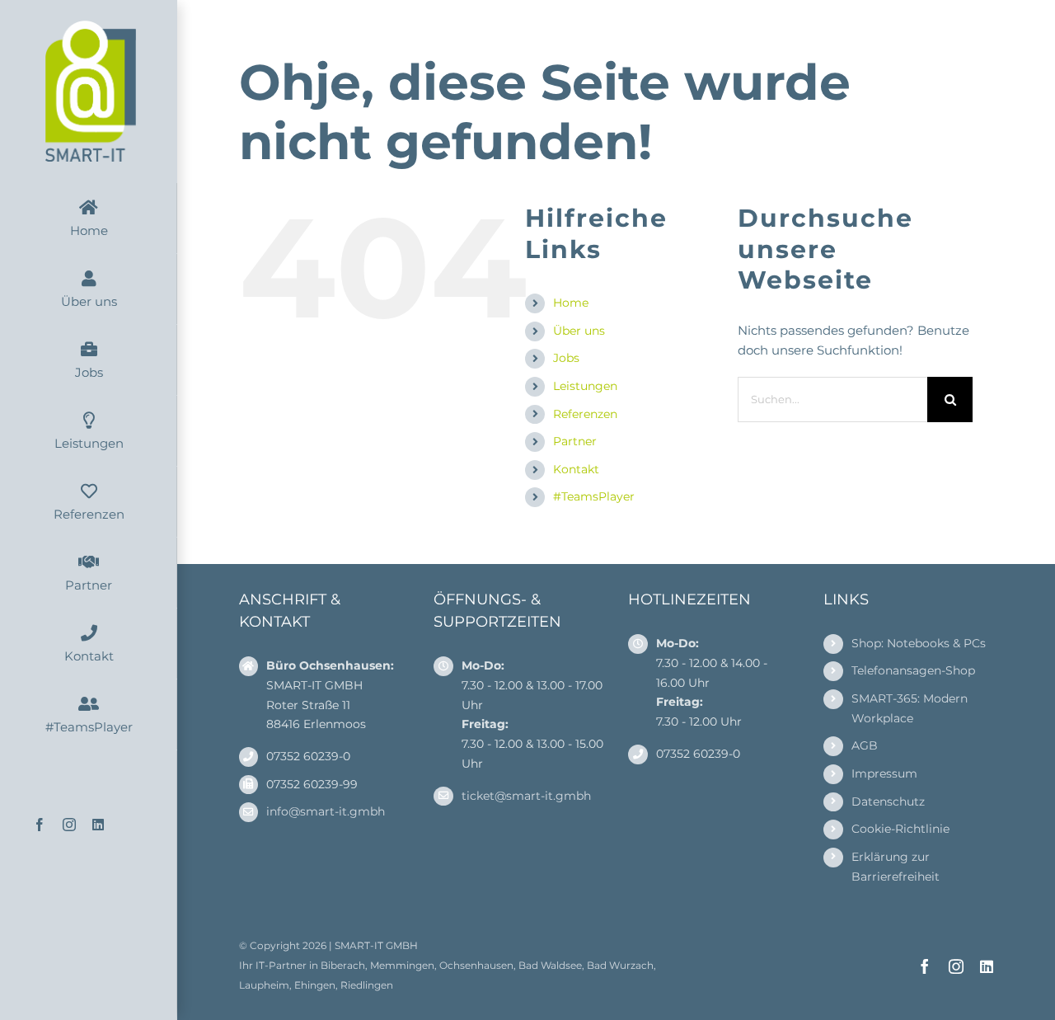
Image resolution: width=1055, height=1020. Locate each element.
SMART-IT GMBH (376, 945)
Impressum (884, 773)
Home (570, 302)
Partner (575, 441)
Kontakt (576, 469)
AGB (864, 745)
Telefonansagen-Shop (913, 670)
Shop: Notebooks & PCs (918, 643)
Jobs (566, 357)
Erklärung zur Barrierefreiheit (895, 866)
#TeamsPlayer (594, 496)
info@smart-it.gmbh (325, 811)
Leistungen (585, 385)
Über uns (579, 330)
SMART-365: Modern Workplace (909, 708)
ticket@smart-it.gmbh (526, 795)
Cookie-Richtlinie (900, 828)
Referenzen (585, 414)
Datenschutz (888, 801)
